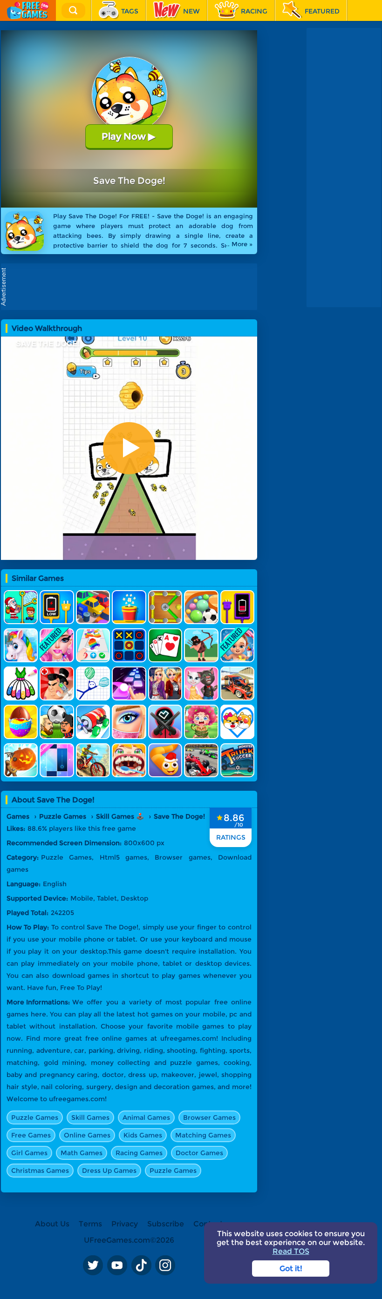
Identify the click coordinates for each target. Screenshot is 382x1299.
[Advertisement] (131, 286)
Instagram (165, 1265)
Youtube (117, 1265)
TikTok (141, 1265)
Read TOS (291, 1251)
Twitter (92, 1265)
